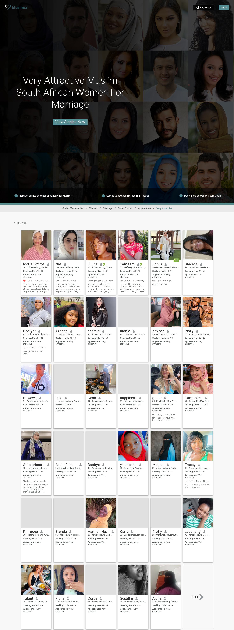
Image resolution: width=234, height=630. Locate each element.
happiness (128, 398)
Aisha (156, 598)
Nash (92, 398)
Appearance (144, 208)
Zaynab (158, 331)
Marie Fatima (34, 264)
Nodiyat (29, 331)
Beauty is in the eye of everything (133, 280)
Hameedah (193, 398)
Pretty (157, 531)
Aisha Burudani (66, 465)
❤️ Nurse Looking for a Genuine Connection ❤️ (36, 280)
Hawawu (30, 398)
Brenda (61, 531)
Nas (58, 264)
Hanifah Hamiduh (99, 531)
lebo (58, 398)
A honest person (159, 284)
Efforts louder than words (34, 481)
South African (125, 208)
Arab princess (34, 465)
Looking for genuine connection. (101, 280)
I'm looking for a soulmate (163, 414)
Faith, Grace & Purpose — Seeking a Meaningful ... (68, 280)
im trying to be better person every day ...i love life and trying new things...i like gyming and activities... (35, 488)
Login (224, 7)
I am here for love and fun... (197, 481)
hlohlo (125, 331)
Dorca (92, 598)
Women (93, 208)
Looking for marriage (161, 280)
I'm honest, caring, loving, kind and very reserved (163, 419)
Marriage (107, 208)
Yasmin (94, 331)
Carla (124, 531)
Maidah (158, 465)
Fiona (59, 598)
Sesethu (126, 598)
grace (156, 398)
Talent (28, 598)
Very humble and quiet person (33, 352)
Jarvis (157, 264)
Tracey (190, 465)
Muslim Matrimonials (73, 208)
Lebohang (193, 531)
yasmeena (128, 465)
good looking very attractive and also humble (197, 486)
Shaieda (191, 264)
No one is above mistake (34, 347)
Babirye (94, 465)
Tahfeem (127, 264)
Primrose (30, 531)
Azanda (61, 331)
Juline (93, 264)
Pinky (189, 331)
